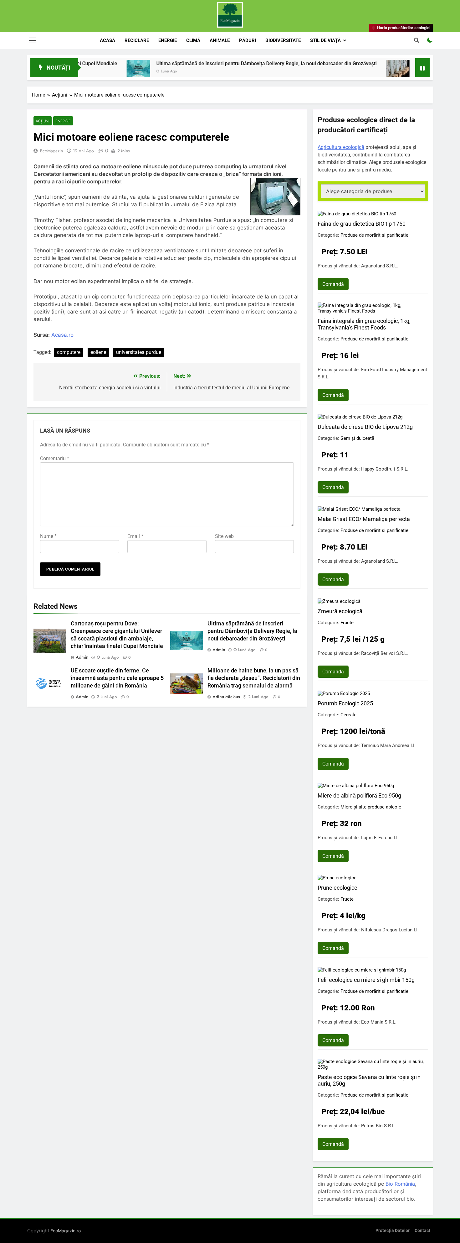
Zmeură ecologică (340, 611)
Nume (48, 536)
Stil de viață (325, 40)
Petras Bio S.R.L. (378, 1126)
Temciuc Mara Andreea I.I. (388, 745)
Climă (193, 40)
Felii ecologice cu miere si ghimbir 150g (366, 980)
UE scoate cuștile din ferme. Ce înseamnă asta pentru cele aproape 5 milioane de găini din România (117, 678)
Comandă (333, 284)
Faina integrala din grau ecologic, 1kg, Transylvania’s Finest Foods (364, 324)
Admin (82, 657)
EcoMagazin (51, 151)
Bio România (400, 1184)
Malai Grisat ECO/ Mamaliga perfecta (364, 519)
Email (135, 536)
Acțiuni (42, 121)
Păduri (247, 40)
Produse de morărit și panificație (374, 235)
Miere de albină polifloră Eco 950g (359, 795)
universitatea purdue (138, 352)
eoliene (98, 352)
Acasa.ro (62, 335)
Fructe (347, 622)
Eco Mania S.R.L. (378, 1022)
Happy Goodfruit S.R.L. (384, 469)
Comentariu (54, 458)
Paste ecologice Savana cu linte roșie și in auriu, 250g (369, 1080)
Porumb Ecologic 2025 (345, 703)
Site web (224, 536)
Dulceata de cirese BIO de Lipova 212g (365, 427)
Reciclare (137, 40)
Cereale (348, 715)
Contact (422, 1230)
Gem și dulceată (357, 438)
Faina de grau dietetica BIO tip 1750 (362, 223)
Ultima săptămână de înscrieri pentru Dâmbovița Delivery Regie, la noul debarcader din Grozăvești (235, 63)
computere (68, 352)
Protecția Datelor (393, 1230)
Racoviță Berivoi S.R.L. (384, 653)
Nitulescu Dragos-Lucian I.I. (390, 930)
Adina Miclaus (226, 696)
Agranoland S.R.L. (379, 266)
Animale (220, 40)
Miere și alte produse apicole (370, 807)
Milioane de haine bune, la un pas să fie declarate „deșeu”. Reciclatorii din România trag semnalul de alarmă (253, 678)
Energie (167, 40)
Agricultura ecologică (341, 147)
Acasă (107, 40)
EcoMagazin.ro (65, 1230)
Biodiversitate (283, 40)
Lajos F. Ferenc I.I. (380, 837)
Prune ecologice (337, 887)
